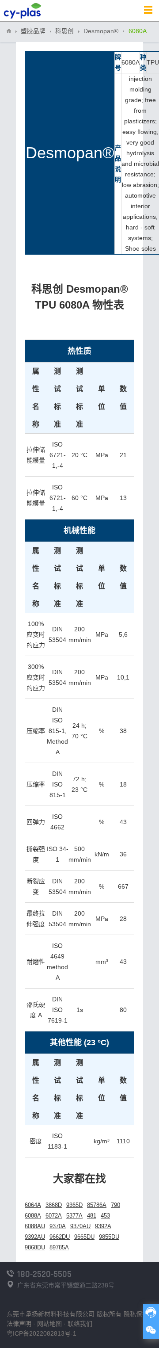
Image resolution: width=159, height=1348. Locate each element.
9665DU (84, 1236)
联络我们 (80, 1323)
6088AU (35, 1226)
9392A (103, 1226)
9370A (57, 1226)
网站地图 (49, 1323)
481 (91, 1215)
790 (115, 1205)
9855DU (109, 1236)
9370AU (80, 1226)
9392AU (35, 1236)
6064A (33, 1205)
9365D (74, 1205)
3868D (53, 1205)
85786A (96, 1205)
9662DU (59, 1236)
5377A (74, 1215)
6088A (33, 1215)
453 (105, 1215)
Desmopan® (100, 31)
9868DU (35, 1247)
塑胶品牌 (33, 31)
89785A (59, 1247)
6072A (53, 1215)
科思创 (64, 31)
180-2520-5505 (44, 1274)
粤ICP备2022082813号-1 (41, 1333)
